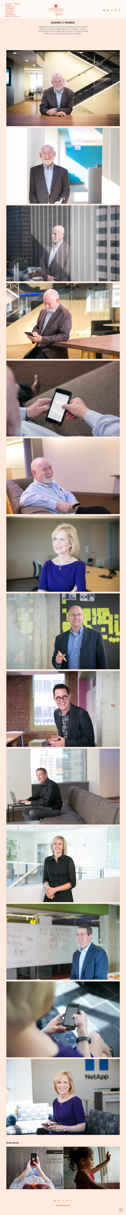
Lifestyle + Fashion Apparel (12, 4)
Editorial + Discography (10, 14)
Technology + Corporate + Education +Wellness (11, 9)
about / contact (12, 16)
